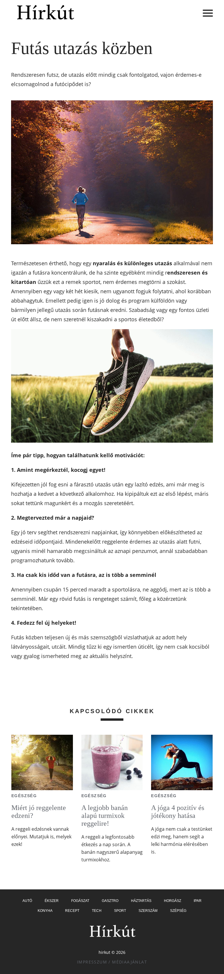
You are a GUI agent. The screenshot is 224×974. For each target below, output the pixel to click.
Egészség (24, 795)
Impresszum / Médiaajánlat (112, 962)
